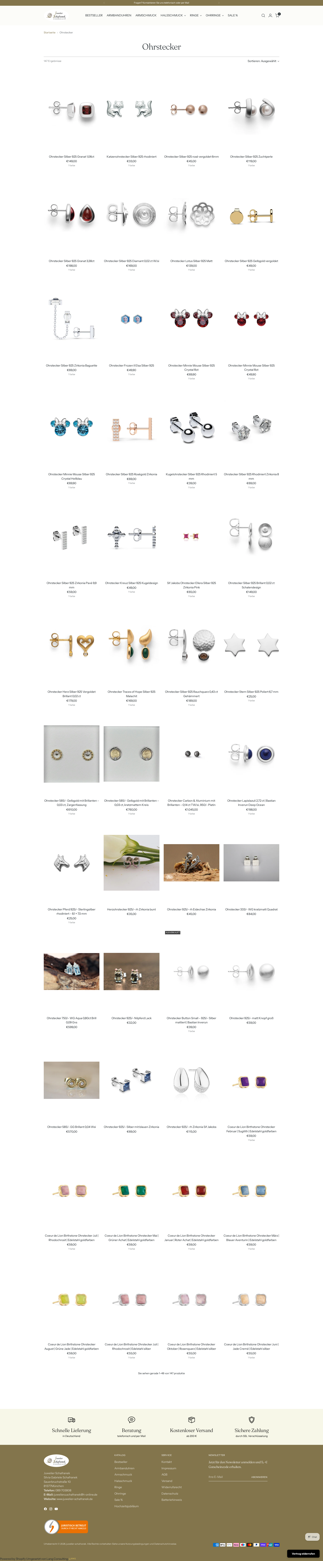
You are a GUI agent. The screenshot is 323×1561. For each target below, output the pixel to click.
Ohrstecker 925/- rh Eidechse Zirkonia (191, 909)
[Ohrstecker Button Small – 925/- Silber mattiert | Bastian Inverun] (191, 971)
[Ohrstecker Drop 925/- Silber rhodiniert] (251, 1407)
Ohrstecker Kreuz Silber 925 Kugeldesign (131, 583)
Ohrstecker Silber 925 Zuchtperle (251, 156)
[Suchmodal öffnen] (263, 15)
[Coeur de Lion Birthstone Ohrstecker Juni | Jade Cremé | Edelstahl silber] (251, 1298)
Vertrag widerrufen (303, 1553)
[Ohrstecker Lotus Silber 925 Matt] (191, 214)
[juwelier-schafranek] (56, 15)
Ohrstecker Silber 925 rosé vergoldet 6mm (191, 156)
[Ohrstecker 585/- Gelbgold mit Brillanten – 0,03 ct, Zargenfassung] (71, 754)
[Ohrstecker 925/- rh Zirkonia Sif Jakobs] (191, 1080)
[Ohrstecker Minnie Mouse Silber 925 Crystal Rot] (191, 319)
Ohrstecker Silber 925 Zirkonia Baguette (71, 365)
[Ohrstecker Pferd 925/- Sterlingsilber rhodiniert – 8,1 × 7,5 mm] (71, 863)
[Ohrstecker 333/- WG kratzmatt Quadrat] (251, 863)
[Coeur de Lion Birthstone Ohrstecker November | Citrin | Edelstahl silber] (71, 1407)
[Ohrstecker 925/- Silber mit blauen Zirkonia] (131, 1080)
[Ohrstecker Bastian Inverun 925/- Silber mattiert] (131, 1515)
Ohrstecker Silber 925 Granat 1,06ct (71, 156)
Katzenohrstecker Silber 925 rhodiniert (131, 156)
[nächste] (219, 3)
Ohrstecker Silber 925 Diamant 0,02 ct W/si (131, 261)
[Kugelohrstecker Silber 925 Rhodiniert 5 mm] (191, 428)
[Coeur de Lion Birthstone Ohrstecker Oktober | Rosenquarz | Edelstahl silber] (191, 1298)
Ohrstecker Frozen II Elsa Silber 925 (131, 365)
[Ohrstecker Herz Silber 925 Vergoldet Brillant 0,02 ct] (71, 645)
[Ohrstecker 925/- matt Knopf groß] (251, 971)
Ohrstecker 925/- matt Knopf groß (251, 1018)
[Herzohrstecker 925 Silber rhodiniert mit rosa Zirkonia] (191, 1407)
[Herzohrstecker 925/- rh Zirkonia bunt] (131, 863)
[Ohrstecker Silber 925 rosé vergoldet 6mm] (191, 110)
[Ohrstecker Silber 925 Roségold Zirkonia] (131, 428)
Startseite (50, 32)
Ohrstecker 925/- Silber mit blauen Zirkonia (131, 1127)
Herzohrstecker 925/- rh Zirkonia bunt (131, 909)
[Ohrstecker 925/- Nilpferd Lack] (131, 971)
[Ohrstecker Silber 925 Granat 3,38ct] (71, 214)
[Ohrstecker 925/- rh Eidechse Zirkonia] (191, 863)
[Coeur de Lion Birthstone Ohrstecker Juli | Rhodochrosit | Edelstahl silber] (131, 1298)
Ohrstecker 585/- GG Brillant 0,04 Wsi (71, 1127)
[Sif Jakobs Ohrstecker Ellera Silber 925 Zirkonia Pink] (191, 536)
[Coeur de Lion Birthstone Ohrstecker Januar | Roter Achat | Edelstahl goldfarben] (191, 1189)
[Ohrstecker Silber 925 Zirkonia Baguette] (71, 319)
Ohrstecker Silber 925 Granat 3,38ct (71, 261)
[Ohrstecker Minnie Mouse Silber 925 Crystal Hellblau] (71, 428)
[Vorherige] (104, 3)
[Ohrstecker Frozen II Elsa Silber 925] (131, 319)
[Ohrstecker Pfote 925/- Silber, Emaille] (191, 1515)
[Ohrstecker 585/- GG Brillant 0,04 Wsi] (71, 1080)
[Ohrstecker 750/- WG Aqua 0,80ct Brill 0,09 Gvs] (71, 971)
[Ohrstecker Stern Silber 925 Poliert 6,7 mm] (251, 645)
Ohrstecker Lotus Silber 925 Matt (191, 261)
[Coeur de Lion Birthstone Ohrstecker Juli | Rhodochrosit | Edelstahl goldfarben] (71, 1189)
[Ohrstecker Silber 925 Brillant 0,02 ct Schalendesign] (251, 536)
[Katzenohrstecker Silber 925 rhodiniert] (131, 110)
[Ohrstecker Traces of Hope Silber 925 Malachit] (131, 645)
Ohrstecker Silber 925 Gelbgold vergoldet (251, 261)
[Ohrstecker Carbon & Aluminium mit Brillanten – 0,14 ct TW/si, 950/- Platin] (191, 754)
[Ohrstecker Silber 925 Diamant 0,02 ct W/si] (131, 214)
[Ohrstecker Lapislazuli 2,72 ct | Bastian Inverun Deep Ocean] (251, 754)
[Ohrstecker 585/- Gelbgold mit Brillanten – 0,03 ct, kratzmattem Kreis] (131, 754)
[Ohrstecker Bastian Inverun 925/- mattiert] (251, 1515)
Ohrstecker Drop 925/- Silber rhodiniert (251, 1453)
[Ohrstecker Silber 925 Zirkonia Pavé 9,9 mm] (71, 536)
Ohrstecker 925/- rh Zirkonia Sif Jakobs (191, 1127)
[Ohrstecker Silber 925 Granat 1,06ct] (71, 110)
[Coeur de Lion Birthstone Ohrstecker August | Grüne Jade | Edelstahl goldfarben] (71, 1298)
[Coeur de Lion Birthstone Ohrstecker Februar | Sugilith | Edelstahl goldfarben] (251, 1080)
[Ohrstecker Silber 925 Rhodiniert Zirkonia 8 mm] (251, 428)
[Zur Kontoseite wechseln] (270, 15)
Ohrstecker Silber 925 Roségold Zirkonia (131, 474)
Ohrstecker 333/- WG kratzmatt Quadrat (251, 909)
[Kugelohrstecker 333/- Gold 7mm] (71, 1515)
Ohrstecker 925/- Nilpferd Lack (132, 1018)
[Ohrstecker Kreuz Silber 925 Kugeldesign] (131, 536)
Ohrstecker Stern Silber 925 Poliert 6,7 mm (251, 691)
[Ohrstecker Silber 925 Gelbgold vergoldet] (251, 214)
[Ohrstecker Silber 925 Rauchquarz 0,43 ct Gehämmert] (191, 645)
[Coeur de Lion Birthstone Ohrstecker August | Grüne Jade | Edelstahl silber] (131, 1407)
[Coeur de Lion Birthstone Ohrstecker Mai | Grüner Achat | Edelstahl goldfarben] (131, 1189)
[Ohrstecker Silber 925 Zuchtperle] (251, 110)
